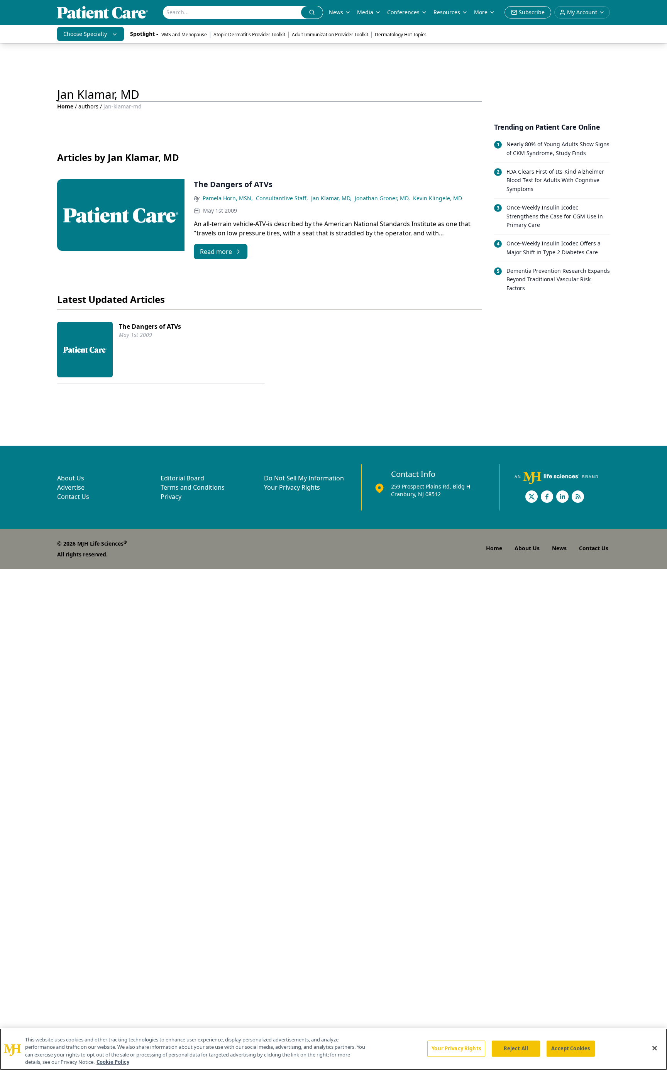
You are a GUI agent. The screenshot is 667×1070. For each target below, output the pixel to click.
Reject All (516, 1048)
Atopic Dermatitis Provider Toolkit (249, 34)
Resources (446, 12)
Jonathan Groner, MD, (382, 198)
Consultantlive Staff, (282, 198)
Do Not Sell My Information (304, 478)
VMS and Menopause (184, 34)
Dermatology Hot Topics (401, 34)
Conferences (403, 12)
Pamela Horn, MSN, (228, 198)
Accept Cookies (570, 1048)
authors (88, 106)
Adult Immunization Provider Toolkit (330, 34)
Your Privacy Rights (292, 487)
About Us (70, 478)
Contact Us (73, 496)
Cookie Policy (112, 1061)
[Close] (654, 1048)
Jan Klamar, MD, (331, 198)
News (336, 12)
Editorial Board (182, 478)
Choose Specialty (85, 33)
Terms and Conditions (193, 487)
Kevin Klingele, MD (437, 198)
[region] (333, 1049)
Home (65, 106)
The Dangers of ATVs (150, 326)
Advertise (71, 487)
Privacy (171, 496)
